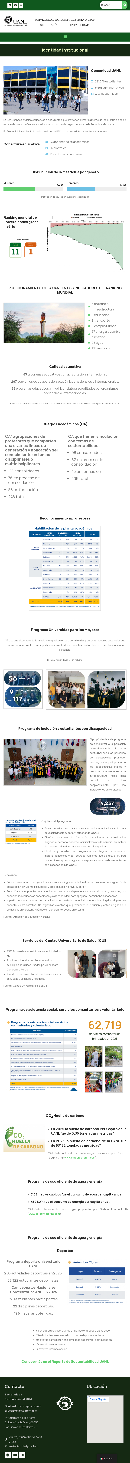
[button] (65, 37)
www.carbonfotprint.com (79, 1157)
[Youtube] (15, 5)
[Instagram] (21, 5)
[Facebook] (9, 5)
